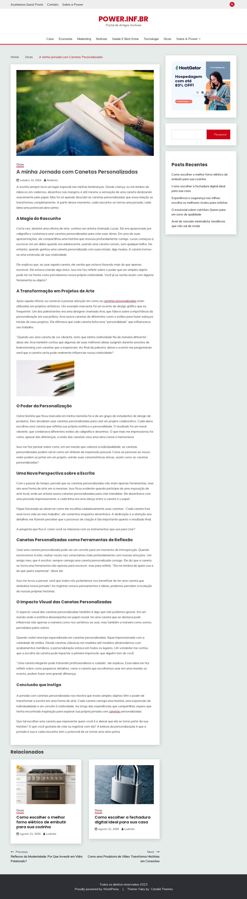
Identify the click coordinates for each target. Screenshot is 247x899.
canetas (114, 711)
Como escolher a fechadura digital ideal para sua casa (123, 820)
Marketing (84, 39)
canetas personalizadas (120, 301)
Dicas (167, 39)
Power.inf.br (123, 19)
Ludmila (51, 834)
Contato (52, 4)
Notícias (101, 39)
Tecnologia (151, 39)
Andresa (52, 180)
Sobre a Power (72, 4)
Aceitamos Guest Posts (27, 4)
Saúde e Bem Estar (125, 39)
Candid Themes (162, 889)
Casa (50, 39)
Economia (65, 39)
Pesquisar (220, 134)
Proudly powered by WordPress (97, 889)
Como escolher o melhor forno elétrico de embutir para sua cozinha (41, 822)
